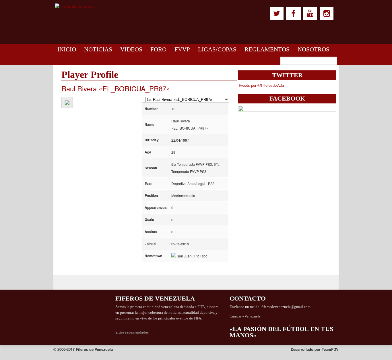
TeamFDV (330, 349)
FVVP (182, 49)
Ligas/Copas (217, 49)
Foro (158, 49)
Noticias (98, 49)
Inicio (66, 49)
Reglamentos (267, 49)
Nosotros (313, 49)
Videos (131, 49)
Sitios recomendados (132, 332)
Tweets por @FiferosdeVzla (261, 85)
